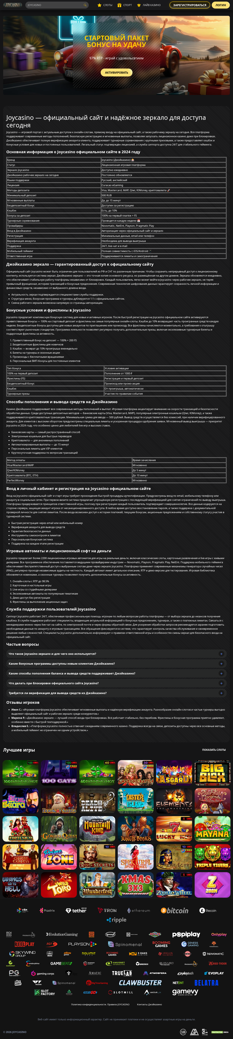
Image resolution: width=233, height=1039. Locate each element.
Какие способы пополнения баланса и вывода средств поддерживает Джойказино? (72, 673)
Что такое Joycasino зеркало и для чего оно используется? (52, 654)
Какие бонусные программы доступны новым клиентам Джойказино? (62, 663)
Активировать (116, 72)
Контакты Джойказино (149, 1004)
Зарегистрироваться (189, 5)
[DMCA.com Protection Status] (220, 1032)
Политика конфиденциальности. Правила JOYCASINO (100, 1004)
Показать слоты (214, 750)
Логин (221, 5)
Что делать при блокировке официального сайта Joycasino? (54, 683)
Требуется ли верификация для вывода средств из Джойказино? (58, 693)
